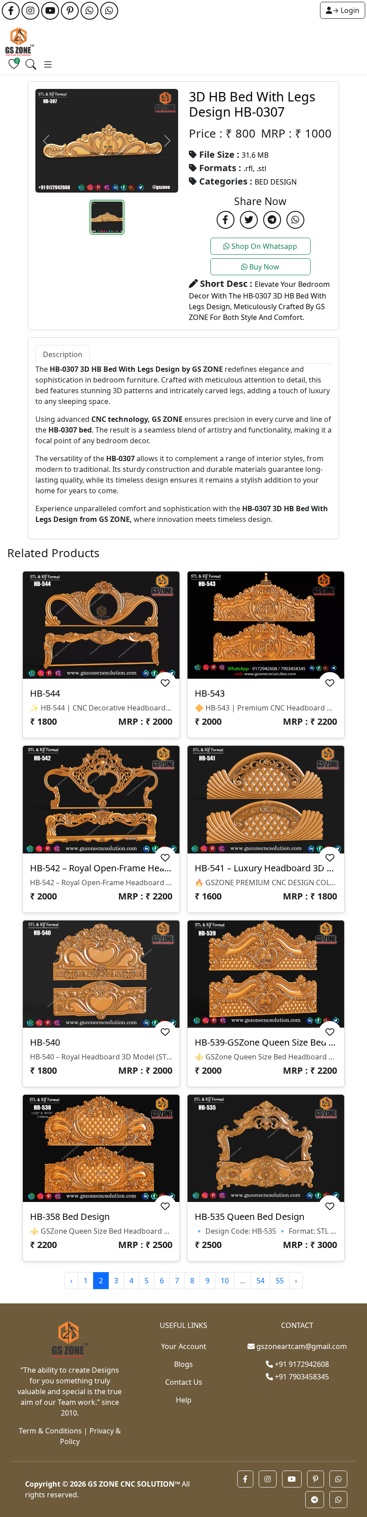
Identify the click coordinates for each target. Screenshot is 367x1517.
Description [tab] (62, 354)
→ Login (345, 10)
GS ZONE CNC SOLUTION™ (134, 1484)
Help (184, 1400)
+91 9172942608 (301, 1364)
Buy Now (263, 267)
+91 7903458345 (301, 1377)
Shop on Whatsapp (263, 246)
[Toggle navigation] (31, 64)
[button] (245, 1479)
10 (225, 1281)
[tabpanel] (183, 444)
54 (260, 1281)
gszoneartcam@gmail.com (301, 1346)
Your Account (183, 1346)
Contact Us (183, 1382)
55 (280, 1281)
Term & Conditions (50, 1431)
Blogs (183, 1364)
